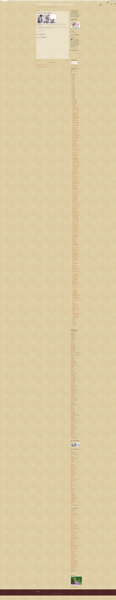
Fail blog (72, 522)
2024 (72, 78)
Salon (71, 483)
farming (72, 409)
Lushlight (72, 536)
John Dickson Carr (73, 423)
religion (72, 364)
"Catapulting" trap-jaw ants (75, 220)
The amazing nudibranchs (75, 225)
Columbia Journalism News (74, 458)
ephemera (72, 344)
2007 (72, 326)
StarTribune (72, 489)
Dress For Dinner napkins (75, 210)
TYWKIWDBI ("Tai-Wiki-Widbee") (56, 4)
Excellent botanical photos (75, 172)
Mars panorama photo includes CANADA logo (75, 244)
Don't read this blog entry (75, 124)
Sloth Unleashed (73, 488)
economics (72, 350)
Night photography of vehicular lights (75, 291)
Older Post (67, 60)
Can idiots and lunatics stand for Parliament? (75, 219)
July (73, 105)
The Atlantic (72, 490)
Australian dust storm (75, 273)
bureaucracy (72, 396)
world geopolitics (73, 365)
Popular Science (73, 481)
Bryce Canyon (74, 310)
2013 (72, 92)
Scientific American (73, 558)
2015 (72, 89)
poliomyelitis (72, 419)
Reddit (71, 482)
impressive (72, 334)
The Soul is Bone (73, 498)
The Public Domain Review (74, 497)
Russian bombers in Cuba (75, 226)
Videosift (72, 503)
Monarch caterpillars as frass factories (75, 231)
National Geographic (73, 546)
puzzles (72, 395)
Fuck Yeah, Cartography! (74, 524)
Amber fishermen (74, 139)
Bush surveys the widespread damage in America (75, 179)
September (73, 103)
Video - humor (72, 378)
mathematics (72, 386)
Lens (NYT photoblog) (73, 532)
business (72, 351)
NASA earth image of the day (74, 545)
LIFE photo (72, 424)
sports (71, 367)
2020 (72, 83)
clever (40, 31)
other (71, 366)
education (72, 374)
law (71, 388)
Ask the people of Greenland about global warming (76, 166)
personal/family (73, 363)
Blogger (62, 593)
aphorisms (72, 416)
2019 (72, 84)
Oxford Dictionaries (73, 551)
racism (71, 425)
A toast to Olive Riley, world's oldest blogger (75, 317)
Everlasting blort (73, 462)
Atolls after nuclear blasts (75, 160)
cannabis (72, 431)
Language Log (72, 469)
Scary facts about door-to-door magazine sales (75, 275)
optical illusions (73, 393)
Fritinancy (72, 523)
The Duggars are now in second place (75, 115)
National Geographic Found (74, 547)
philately (72, 403)
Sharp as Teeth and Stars (74, 560)
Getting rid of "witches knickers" (75, 189)
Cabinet (72, 513)
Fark (71, 463)
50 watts (72, 450)
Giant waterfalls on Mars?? (75, 207)
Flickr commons (73, 465)
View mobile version (52, 62)
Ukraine (72, 408)
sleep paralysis (73, 426)
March (73, 322)
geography (72, 379)
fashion (72, 372)
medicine (72, 343)
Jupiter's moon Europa (75, 136)
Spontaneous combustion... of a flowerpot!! (75, 282)
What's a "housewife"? (75, 211)
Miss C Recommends (73, 473)
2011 (72, 94)
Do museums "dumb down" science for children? (75, 116)
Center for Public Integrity (74, 514)
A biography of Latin (74, 238)
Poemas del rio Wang (73, 554)
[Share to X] (42, 30)
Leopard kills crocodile (75, 268)
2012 (72, 93)
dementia (72, 417)
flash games (72, 394)
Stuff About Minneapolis (74, 562)
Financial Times (73, 464)
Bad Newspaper (73, 509)
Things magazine (73, 570)
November (73, 100)
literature (72, 357)
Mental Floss (72, 539)
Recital (73, 302)
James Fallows (73, 529)
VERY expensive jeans (75, 127)
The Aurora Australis (74, 191)
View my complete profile (74, 47)
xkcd (71, 572)
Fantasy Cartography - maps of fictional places (76, 159)
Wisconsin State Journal (74, 505)
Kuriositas (72, 530)
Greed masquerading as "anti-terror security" (75, 138)
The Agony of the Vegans (75, 113)
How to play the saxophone (75, 263)
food (71, 358)
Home (53, 60)
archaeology (72, 380)
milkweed (72, 432)
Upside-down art (74, 285)
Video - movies (73, 373)
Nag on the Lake (73, 544)
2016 (72, 88)
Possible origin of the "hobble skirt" (75, 194)
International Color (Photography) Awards (75, 108)
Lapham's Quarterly (73, 531)
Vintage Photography (73, 504)
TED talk (72, 418)
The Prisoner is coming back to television (76, 284)
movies (72, 381)
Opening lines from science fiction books (75, 164)
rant (71, 359)
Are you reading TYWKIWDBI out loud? (75, 235)
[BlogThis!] (41, 30)
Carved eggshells (74, 265)
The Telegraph (72, 499)
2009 (72, 97)
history (71, 336)
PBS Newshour (73, 480)
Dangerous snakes (74, 242)
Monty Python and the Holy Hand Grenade (75, 293)
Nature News (72, 476)
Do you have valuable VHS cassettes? (75, 250)
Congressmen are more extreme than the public (75, 122)
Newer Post (38, 60)
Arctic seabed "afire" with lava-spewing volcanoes (75, 313)
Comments (73, 63)
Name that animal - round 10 (76, 251)
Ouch (73, 264)
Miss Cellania (72, 474)
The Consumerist (73, 491)
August (73, 104)
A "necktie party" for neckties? (74, 147)
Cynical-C (72, 516)
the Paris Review (73, 569)
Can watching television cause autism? (75, 168)
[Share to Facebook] (43, 30)
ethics (71, 356)
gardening (72, 427)
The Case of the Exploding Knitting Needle (75, 229)
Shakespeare (72, 412)
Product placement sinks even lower (75, 177)
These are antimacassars (75, 106)
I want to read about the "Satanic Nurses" (75, 254)
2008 (72, 98)
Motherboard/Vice (73, 475)
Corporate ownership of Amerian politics (75, 258)
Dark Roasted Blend (73, 517)
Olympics (72, 402)
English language (73, 348)
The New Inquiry (73, 496)
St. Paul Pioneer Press (74, 561)
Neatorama (72, 411)
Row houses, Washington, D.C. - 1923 (75, 130)
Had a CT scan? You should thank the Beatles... (75, 279)
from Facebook (73, 404)
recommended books (73, 389)
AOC (71, 433)
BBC (71, 455)
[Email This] (40, 30)
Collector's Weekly (73, 515)
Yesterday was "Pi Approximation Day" (75, 187)
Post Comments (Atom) (43, 64)
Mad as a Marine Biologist (74, 537)
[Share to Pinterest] (44, 30)
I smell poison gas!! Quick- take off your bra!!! (75, 215)
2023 (72, 79)
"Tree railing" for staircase (75, 315)
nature (71, 333)
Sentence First (73, 559)
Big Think (72, 456)
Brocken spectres (74, 241)
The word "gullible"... (75, 303)
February (73, 323)
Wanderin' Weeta (73, 571)
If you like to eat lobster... (75, 196)
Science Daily (72, 484)
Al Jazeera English (73, 451)
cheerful (72, 371)
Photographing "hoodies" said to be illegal (75, 217)
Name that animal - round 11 (76, 149)
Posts (72, 61)
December (73, 99)
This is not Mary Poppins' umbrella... (75, 233)
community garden (73, 438)
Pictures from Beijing (75, 227)
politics (72, 341)
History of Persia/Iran (75, 199)
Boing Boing (72, 457)
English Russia (73, 521)
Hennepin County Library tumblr (75, 528)
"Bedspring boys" (74, 142)
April (73, 321)
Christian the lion (74, 128)
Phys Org (72, 552)
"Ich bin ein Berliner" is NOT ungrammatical (76, 205)
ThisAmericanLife (73, 434)
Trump (71, 387)
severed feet (72, 410)
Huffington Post (73, 466)
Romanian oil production (75, 156)
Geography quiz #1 (74, 157)
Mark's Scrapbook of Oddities (74, 538)
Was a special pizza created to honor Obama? (76, 181)
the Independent (73, 495)
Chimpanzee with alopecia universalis (75, 277)
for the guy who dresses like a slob (44, 24)
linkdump (72, 382)
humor (71, 335)
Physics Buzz (72, 553)
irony (71, 401)
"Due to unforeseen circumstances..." (74, 198)
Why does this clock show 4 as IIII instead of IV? (76, 154)
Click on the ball (74, 175)
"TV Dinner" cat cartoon (75, 299)
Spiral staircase (74, 280)
